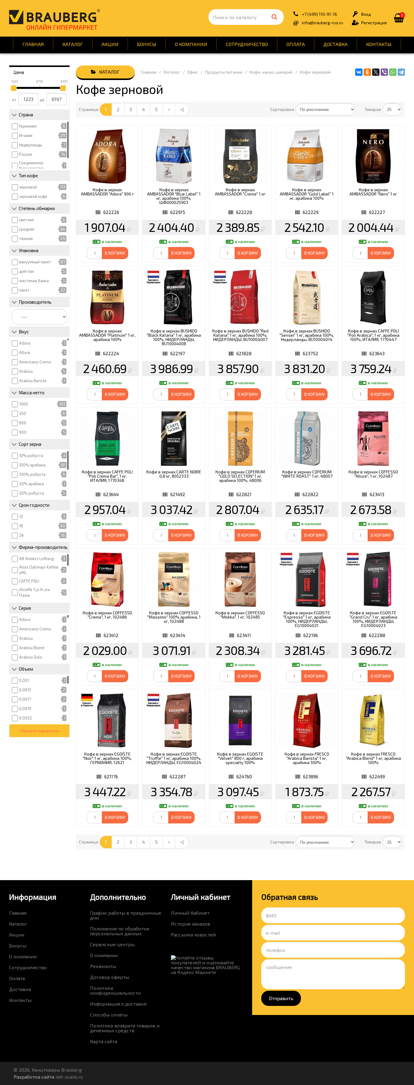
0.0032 (25, 718)
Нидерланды (30, 144)
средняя (26, 229)
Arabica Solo (30, 657)
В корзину (115, 253)
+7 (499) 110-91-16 (319, 14)
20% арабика (31, 483)
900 (22, 432)
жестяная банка (34, 280)
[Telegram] (401, 72)
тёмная (26, 238)
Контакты (379, 44)
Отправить (281, 998)
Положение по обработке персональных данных (119, 931)
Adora (24, 343)
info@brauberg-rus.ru (322, 22)
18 (21, 525)
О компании (191, 44)
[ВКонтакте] (358, 72)
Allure (24, 352)
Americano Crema (35, 361)
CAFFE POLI (29, 581)
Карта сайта (103, 1041)
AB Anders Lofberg (36, 558)
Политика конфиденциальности (115, 990)
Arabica (26, 371)
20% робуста (31, 493)
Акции (110, 44)
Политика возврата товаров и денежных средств (124, 1028)
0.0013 (25, 689)
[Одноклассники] (367, 72)
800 (22, 422)
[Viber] (384, 72)
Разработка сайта (34, 1077)
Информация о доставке (118, 1004)
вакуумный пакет (35, 261)
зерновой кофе (33, 196)
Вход (366, 14)
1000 (23, 404)
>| (182, 109)
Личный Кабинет (190, 913)
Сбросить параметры (39, 730)
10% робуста (31, 455)
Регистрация (374, 22)
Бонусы (146, 44)
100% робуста (32, 474)
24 (21, 535)
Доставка (335, 44)
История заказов (190, 923)
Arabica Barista (32, 380)
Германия (27, 126)
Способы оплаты (109, 1014)
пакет (24, 290)
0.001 (24, 680)
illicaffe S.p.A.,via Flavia (34, 592)
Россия (25, 154)
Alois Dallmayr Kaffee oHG (38, 570)
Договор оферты (109, 977)
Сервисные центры (112, 944)
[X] (375, 72)
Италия (25, 135)
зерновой (28, 187)
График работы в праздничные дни (125, 915)
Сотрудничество (247, 44)
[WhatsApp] (392, 72)
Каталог (72, 44)
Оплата (295, 44)
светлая (26, 219)
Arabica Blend (31, 647)
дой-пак (26, 271)
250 (22, 413)
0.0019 (25, 708)
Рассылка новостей (193, 934)
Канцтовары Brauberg (54, 16)
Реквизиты (103, 966)
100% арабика (32, 464)
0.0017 (25, 699)
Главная (33, 44)
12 (21, 516)
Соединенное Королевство (31, 165)
